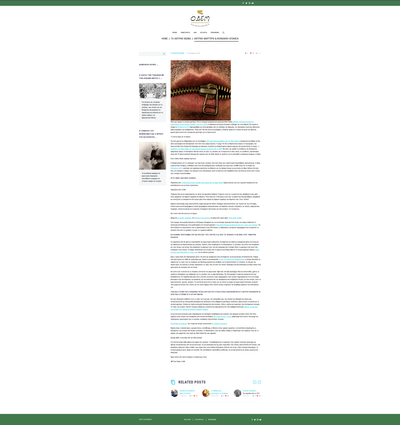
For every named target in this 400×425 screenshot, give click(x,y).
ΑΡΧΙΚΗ (174, 32)
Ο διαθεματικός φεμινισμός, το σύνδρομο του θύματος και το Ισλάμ (219, 393)
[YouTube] (252, 3)
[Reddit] (187, 370)
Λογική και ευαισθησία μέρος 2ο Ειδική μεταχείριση (187, 393)
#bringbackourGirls (183, 127)
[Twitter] (246, 3)
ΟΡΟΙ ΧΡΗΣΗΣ (199, 419)
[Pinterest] (178, 370)
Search (164, 54)
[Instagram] (249, 3)
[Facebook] (243, 3)
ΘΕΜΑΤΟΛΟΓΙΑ (185, 32)
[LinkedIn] (184, 370)
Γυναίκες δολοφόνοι (249, 391)
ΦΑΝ (195, 32)
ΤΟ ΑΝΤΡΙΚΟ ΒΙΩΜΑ (177, 53)
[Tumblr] (181, 370)
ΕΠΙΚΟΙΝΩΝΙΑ (215, 32)
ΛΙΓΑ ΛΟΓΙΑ (203, 32)
